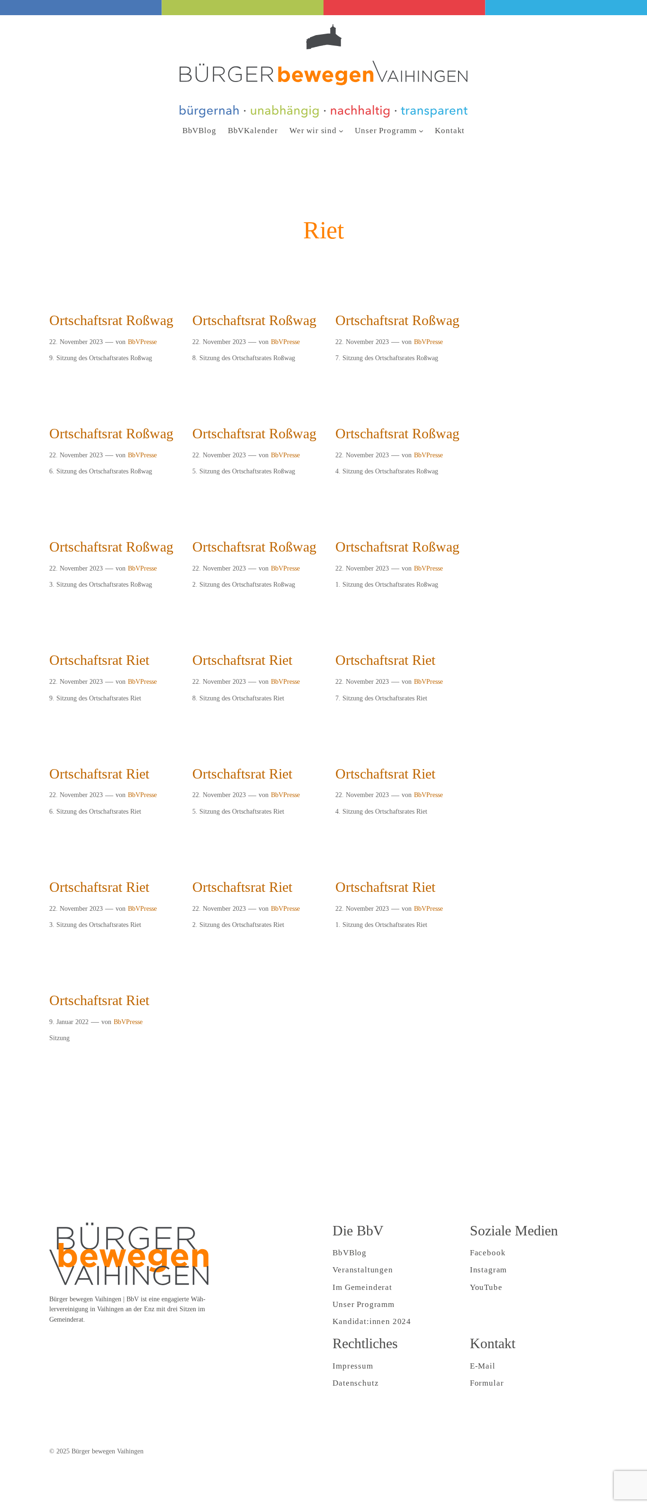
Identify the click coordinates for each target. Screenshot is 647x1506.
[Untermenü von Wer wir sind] (341, 130)
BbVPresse (142, 341)
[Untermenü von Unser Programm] (421, 130)
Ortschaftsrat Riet (99, 660)
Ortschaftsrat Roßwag (111, 320)
